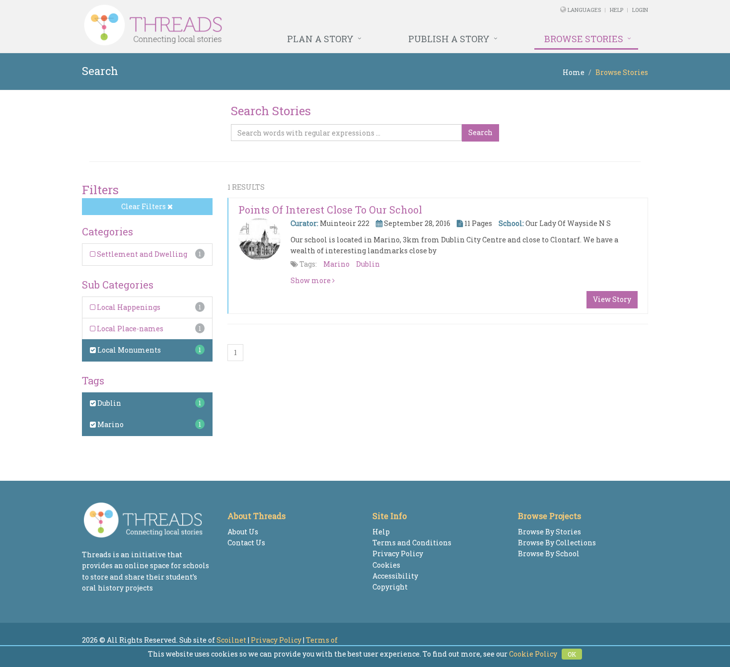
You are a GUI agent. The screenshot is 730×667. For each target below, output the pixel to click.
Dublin (108, 403)
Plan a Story (320, 39)
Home (573, 72)
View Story (612, 299)
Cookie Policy (533, 654)
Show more (311, 280)
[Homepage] (257, 25)
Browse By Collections (557, 542)
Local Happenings (127, 307)
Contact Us (246, 542)
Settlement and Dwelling (141, 254)
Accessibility (395, 576)
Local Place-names (129, 328)
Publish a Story (449, 39)
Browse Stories (583, 39)
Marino (110, 424)
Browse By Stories (549, 531)
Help (616, 9)
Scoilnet (231, 640)
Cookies (386, 565)
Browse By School (549, 553)
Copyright (390, 587)
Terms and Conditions (411, 542)
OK (572, 654)
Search (480, 132)
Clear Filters (144, 206)
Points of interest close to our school (330, 209)
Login (640, 9)
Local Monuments (128, 350)
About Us (242, 531)
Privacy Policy (397, 553)
